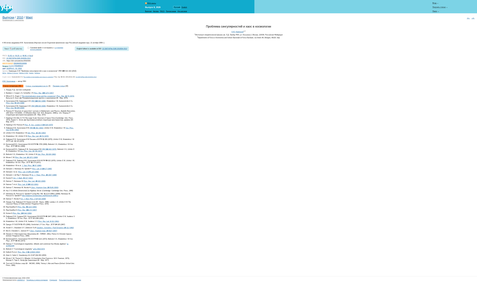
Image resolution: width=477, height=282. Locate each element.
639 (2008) (38, 106)
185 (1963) (36, 133)
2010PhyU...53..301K (14, 68)
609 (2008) (15, 108)
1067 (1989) (44, 175)
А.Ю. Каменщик (237, 32)
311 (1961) (48, 221)
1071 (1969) (26, 157)
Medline (31, 73)
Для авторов (182, 11)
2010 (20, 17)
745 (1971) (31, 151)
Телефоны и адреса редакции (37, 280)
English (184, 7)
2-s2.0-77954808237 (16, 66)
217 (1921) (23, 178)
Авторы (156, 11)
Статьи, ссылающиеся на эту (37, 86)
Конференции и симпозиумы (13, 20)
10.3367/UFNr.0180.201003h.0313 (18, 58)
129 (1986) (28, 172)
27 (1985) (42, 169)
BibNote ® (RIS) (23, 73)
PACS (162, 11)
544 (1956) (22, 213)
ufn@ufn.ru (21, 280)
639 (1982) (47, 154)
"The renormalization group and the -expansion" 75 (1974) (47, 96)
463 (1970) (49, 149)
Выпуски (148, 11)
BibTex (4, 73)
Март (29, 17)
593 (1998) (38, 101)
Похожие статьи (59, 86)
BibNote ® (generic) (12, 73)
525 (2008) (33, 199)
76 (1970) (38, 136)
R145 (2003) (44, 187)
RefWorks (37, 73)
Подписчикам (171, 11)
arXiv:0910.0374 (39, 249)
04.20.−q (18, 56)
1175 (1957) (44, 93)
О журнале (53, 280)
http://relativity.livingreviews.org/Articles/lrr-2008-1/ (40, 196)
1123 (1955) (27, 207)
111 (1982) (55, 228)
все (31, 56)
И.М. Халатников (8, 81)
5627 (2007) (43, 231)
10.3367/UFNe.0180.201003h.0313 (114, 49)
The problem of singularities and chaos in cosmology (38, 77)
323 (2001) (28, 184)
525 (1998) (15, 103)
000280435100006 (20, 63)
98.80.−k (25, 56)
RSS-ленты (151, 3)
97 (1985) (31, 165)
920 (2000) (34, 181)
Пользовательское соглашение (70, 280)
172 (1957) (27, 210)
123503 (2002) (29, 252)
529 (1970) (39, 125)
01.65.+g (11, 56)
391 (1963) (36, 128)
